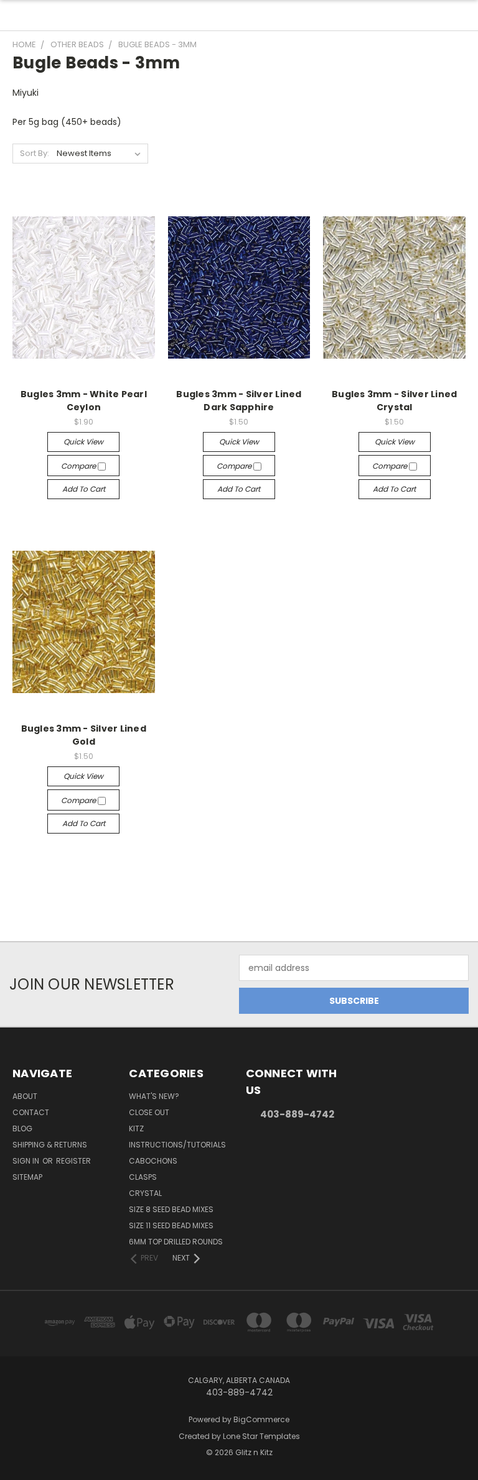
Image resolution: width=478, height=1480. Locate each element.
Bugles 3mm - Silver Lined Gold (83, 735)
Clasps (143, 1177)
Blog (22, 1128)
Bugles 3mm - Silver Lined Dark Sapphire (238, 400)
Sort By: (34, 153)
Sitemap (27, 1177)
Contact (30, 1112)
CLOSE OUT (149, 1112)
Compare (79, 466)
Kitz (136, 1128)
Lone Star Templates (261, 1436)
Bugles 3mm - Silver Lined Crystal (394, 400)
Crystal (145, 1193)
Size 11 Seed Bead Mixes (171, 1225)
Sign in (26, 1161)
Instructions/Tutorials (177, 1144)
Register (73, 1161)
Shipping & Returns (49, 1144)
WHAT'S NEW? (154, 1096)
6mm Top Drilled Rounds (176, 1241)
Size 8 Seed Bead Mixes (171, 1209)
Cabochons (153, 1161)
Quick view (83, 441)
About (24, 1096)
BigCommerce (261, 1419)
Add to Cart (83, 489)
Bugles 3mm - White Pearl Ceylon (84, 400)
